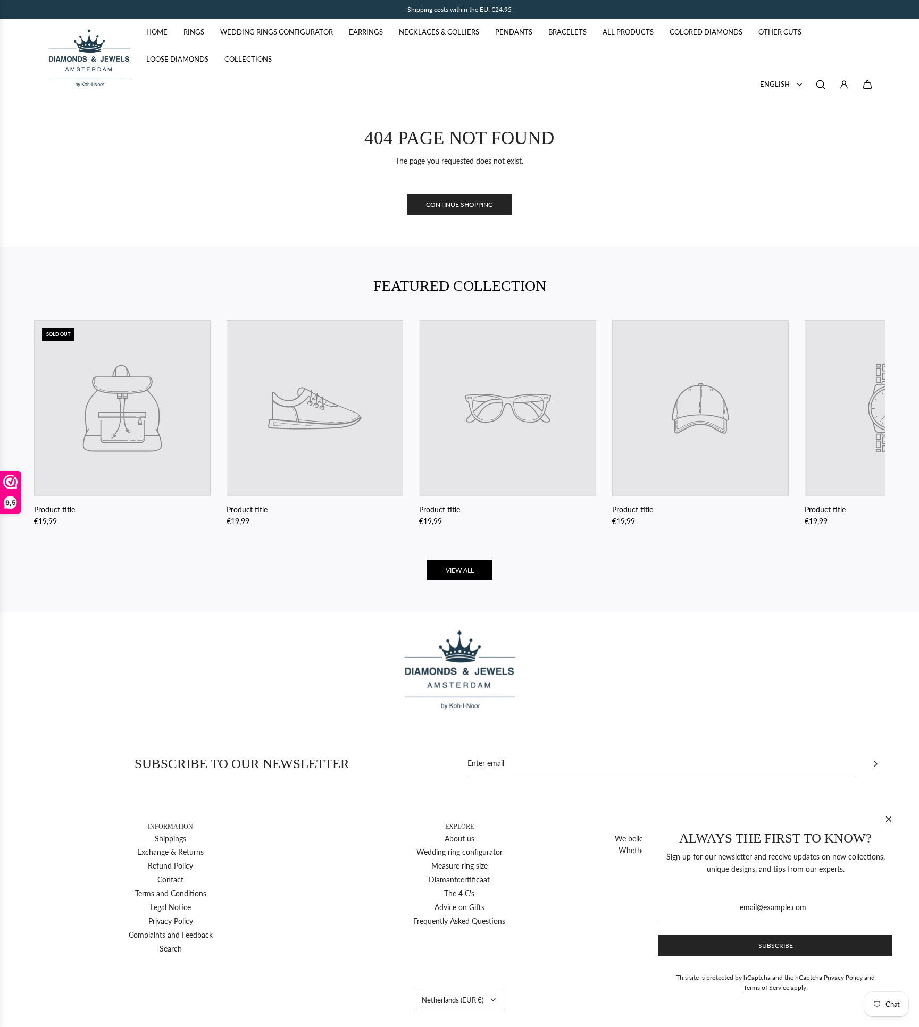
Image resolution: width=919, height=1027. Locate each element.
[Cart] (867, 84)
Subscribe (775, 945)
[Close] (888, 819)
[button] (53, 423)
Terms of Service (766, 987)
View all (460, 570)
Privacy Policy (843, 977)
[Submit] (875, 764)
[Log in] (844, 84)
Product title (54, 509)
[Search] (820, 84)
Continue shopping (459, 204)
